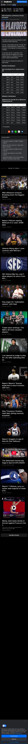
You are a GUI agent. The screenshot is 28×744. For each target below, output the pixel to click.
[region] (14, 732)
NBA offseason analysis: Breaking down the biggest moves (13, 195)
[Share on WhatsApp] (16, 131)
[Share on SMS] (22, 131)
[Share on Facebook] (12, 131)
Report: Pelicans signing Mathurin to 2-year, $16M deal (12, 222)
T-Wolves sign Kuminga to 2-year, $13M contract (12, 154)
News (14, 4)
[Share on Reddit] (9, 131)
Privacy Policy (18, 733)
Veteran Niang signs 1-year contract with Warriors (13, 249)
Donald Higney (5, 19)
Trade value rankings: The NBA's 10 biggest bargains (13, 142)
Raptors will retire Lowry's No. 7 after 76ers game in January (13, 146)
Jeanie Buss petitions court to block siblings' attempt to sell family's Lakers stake (13, 158)
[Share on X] (6, 131)
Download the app (21, 1)
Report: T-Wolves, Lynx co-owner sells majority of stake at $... (14, 488)
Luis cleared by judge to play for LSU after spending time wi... (14, 357)
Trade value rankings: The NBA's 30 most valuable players (13, 330)
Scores (9, 4)
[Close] (25, 721)
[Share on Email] (19, 131)
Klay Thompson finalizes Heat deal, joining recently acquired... (13, 413)
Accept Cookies (14, 736)
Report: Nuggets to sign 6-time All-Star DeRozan (13, 440)
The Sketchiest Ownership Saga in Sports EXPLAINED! (13, 462)
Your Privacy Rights (14, 742)
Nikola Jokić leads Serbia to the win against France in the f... (14, 523)
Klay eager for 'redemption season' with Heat (13, 303)
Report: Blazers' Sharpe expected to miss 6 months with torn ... (13, 385)
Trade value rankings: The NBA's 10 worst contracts (12, 149)
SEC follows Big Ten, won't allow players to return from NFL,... (13, 276)
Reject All (14, 739)
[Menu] (1, 1)
